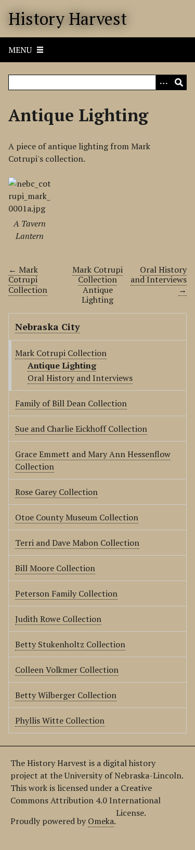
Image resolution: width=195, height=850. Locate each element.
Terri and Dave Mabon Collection (77, 542)
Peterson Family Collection (66, 593)
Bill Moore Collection (55, 568)
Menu (20, 49)
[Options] (163, 82)
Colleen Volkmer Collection (67, 669)
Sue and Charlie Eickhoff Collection (81, 428)
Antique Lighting (62, 365)
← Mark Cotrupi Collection (27, 279)
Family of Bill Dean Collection (71, 403)
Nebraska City (47, 326)
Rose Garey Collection (56, 492)
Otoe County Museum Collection (76, 517)
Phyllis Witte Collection (60, 720)
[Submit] (179, 82)
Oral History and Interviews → (159, 279)
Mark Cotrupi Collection (97, 274)
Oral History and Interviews (80, 378)
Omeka (101, 821)
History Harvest (67, 19)
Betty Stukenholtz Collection (70, 644)
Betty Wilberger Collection (65, 695)
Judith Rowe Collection (58, 619)
